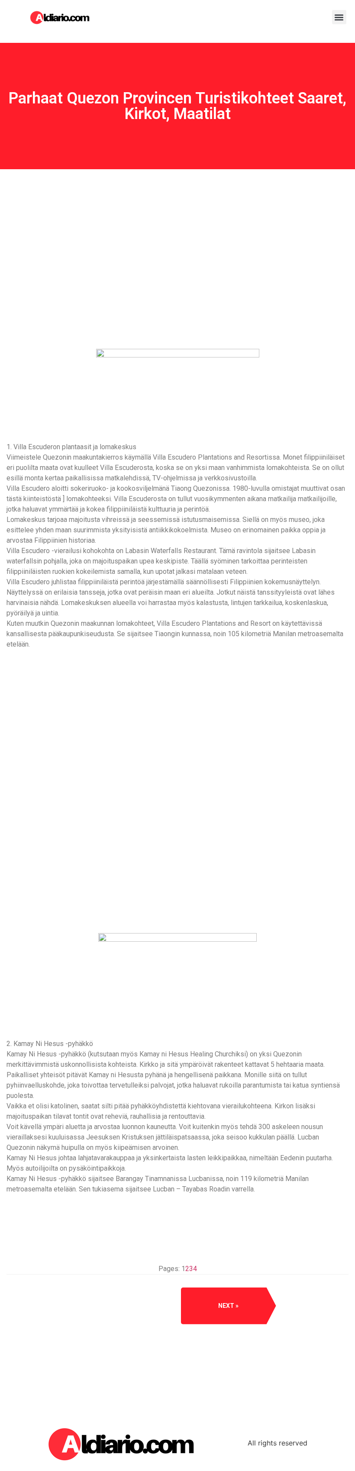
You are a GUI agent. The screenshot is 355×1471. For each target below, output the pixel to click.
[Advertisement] (177, 292)
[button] (339, 17)
